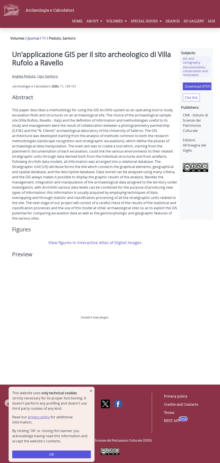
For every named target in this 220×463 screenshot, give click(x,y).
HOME (77, 21)
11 (44, 38)
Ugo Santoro (47, 76)
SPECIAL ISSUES (145, 21)
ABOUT (92, 21)
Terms (169, 412)
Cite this (191, 97)
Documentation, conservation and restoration (195, 71)
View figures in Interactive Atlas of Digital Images (94, 242)
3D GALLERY (193, 21)
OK (51, 454)
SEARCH (173, 21)
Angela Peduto (24, 76)
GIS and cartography (191, 60)
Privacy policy (175, 396)
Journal (33, 38)
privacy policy (39, 417)
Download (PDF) (198, 86)
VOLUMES (115, 21)
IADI (211, 21)
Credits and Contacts (181, 404)
